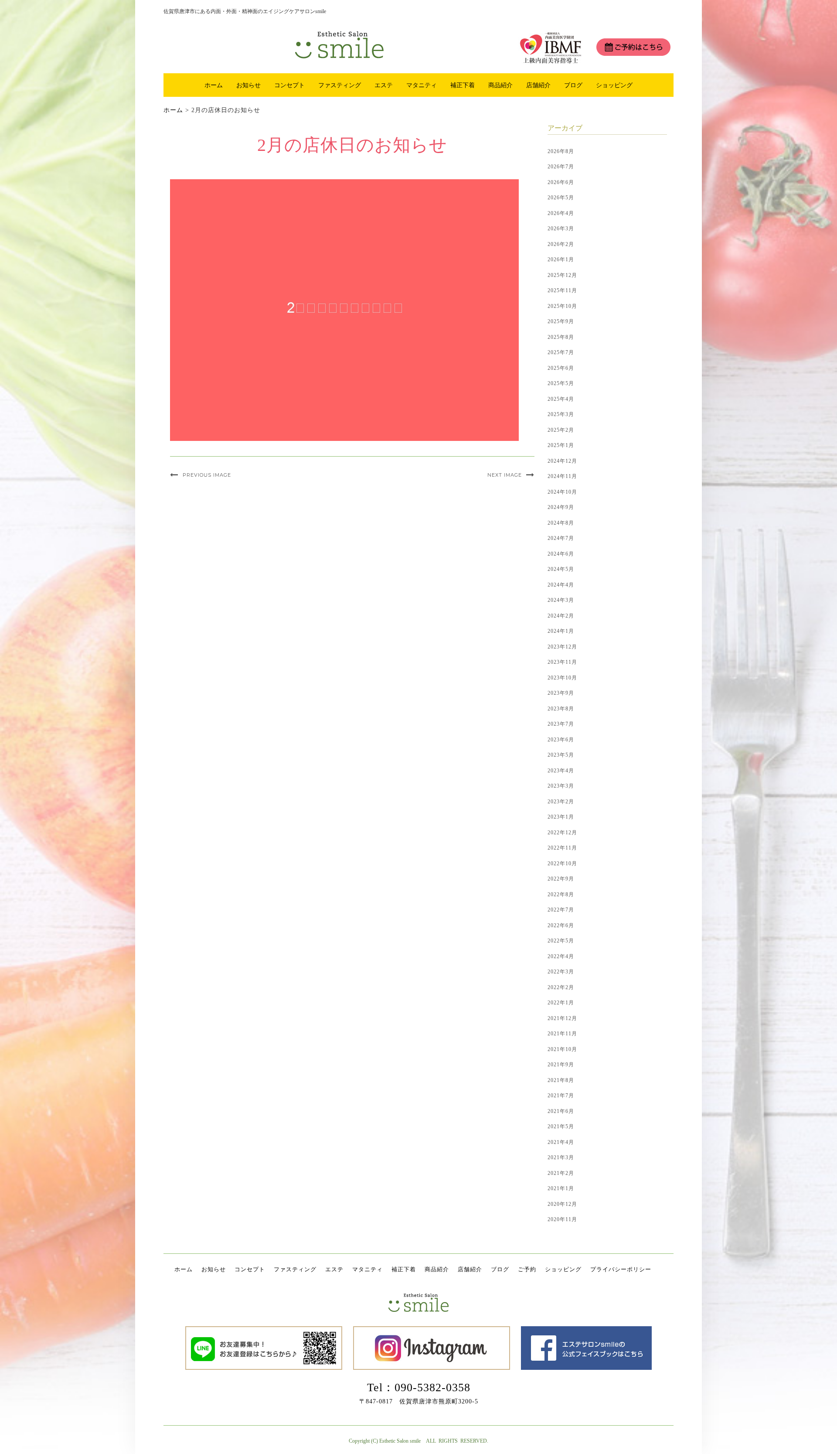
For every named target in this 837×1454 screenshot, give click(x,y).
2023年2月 (561, 802)
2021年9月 (561, 1064)
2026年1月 (561, 259)
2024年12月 (562, 461)
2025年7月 (561, 352)
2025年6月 (561, 368)
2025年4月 (561, 399)
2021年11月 (562, 1034)
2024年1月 (561, 631)
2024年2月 (561, 616)
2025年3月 (561, 414)
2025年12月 (562, 275)
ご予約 (527, 1269)
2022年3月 (561, 972)
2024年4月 (561, 585)
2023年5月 (561, 755)
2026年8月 (561, 151)
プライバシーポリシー (620, 1269)
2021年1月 (561, 1188)
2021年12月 (562, 1018)
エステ (383, 85)
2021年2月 (561, 1173)
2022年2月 (561, 987)
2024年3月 (561, 600)
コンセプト (289, 85)
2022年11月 (562, 848)
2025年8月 (561, 337)
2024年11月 (562, 476)
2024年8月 (561, 523)
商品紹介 (500, 85)
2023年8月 (561, 709)
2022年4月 (561, 956)
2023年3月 (561, 786)
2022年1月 (561, 1003)
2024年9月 (561, 507)
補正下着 (462, 85)
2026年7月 (561, 167)
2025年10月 (562, 306)
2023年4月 (561, 771)
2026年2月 (561, 244)
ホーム (213, 85)
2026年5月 (561, 198)
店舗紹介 (538, 85)
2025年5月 (561, 383)
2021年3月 (561, 1157)
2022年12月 (562, 832)
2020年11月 (562, 1219)
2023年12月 (562, 647)
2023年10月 (562, 678)
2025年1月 (561, 445)
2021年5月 (561, 1126)
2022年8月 (561, 894)
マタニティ (421, 85)
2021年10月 (562, 1049)
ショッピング (614, 85)
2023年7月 (561, 724)
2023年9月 (561, 693)
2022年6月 (561, 925)
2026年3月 (561, 228)
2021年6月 (561, 1111)
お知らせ (248, 85)
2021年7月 (561, 1095)
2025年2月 (561, 430)
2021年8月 (561, 1080)
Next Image (504, 475)
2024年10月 (562, 492)
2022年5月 (561, 941)
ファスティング (339, 85)
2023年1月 (561, 817)
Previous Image (207, 475)
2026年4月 (561, 213)
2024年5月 (561, 569)
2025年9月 (561, 321)
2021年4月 (561, 1142)
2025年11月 (562, 290)
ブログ (573, 85)
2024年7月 (561, 538)
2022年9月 (561, 879)
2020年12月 (562, 1204)
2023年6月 (561, 740)
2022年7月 (561, 910)
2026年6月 (561, 182)
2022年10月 (562, 863)
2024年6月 (561, 554)
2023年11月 (562, 662)
